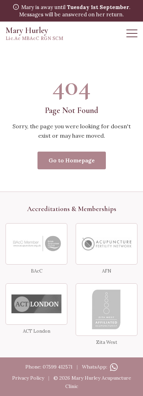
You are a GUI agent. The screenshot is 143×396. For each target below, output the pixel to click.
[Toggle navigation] (131, 33)
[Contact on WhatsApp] (113, 367)
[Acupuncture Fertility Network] (106, 244)
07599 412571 (58, 367)
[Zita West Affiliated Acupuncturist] (106, 309)
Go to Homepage (72, 160)
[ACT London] (36, 304)
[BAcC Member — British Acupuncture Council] (36, 244)
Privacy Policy (28, 378)
